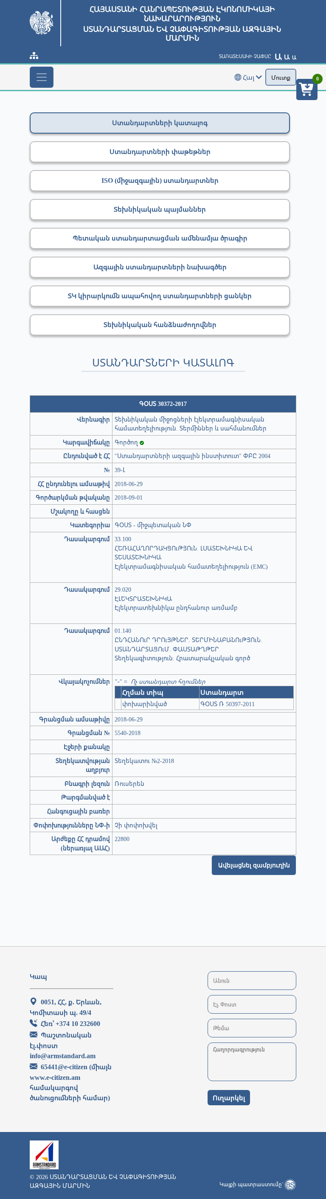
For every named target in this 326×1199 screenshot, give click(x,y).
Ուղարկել (229, 1097)
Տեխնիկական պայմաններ (160, 209)
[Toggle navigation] (41, 77)
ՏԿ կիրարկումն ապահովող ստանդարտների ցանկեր (160, 295)
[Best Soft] (290, 1185)
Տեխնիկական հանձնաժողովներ (160, 324)
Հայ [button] (248, 77)
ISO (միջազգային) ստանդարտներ (160, 180)
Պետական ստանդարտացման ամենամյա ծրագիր (160, 238)
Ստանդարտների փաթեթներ (160, 151)
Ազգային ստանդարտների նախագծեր (160, 266)
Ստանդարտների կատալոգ (160, 122)
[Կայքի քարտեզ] (34, 55)
